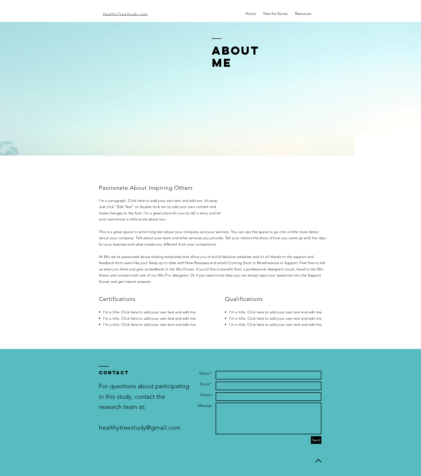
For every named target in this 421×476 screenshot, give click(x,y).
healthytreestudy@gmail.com (139, 427)
